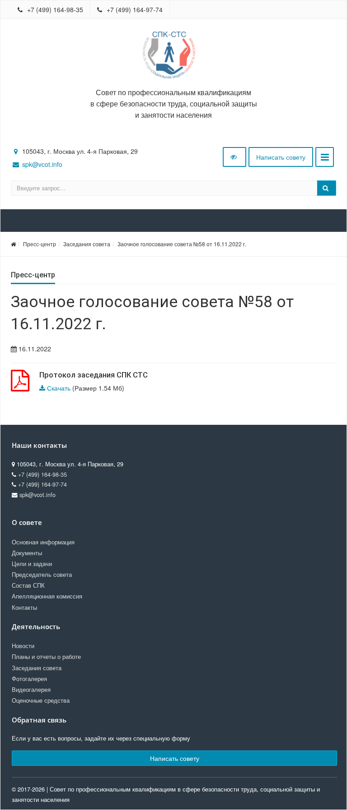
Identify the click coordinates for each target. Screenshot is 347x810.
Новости (23, 646)
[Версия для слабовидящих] (234, 157)
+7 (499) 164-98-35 (54, 9)
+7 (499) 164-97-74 (134, 9)
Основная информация (43, 542)
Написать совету (280, 156)
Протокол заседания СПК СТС (93, 374)
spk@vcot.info (42, 164)
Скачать (58, 387)
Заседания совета (86, 244)
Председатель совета (42, 575)
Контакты (24, 607)
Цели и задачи (32, 564)
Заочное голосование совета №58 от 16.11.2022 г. (181, 244)
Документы (27, 553)
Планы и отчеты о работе (46, 657)
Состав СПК (28, 585)
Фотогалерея (29, 679)
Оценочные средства (41, 700)
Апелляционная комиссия (47, 596)
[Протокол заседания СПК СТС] (20, 385)
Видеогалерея (31, 690)
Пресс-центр (39, 244)
